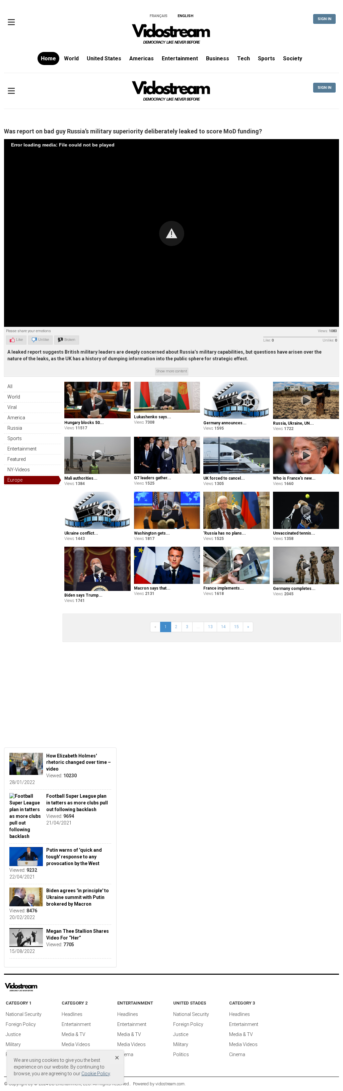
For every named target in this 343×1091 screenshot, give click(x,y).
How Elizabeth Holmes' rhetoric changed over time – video (78, 762)
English (185, 16)
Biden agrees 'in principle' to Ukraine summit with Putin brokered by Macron (77, 897)
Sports (266, 58)
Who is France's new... (294, 478)
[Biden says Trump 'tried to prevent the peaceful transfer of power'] (97, 569)
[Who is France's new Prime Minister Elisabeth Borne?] (306, 455)
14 (223, 626)
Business (217, 58)
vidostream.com (170, 1083)
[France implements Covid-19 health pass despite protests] (236, 565)
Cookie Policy (95, 1073)
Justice (13, 1034)
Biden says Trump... (83, 595)
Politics (181, 1054)
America (16, 417)
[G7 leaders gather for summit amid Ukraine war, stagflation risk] (167, 455)
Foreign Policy (21, 1024)
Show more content (171, 371)
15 (236, 626)
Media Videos (76, 1044)
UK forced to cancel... (224, 478)
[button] (171, 233)
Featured (16, 459)
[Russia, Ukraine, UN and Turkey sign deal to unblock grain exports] (306, 400)
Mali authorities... (80, 478)
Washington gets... (152, 533)
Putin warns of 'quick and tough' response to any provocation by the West (74, 856)
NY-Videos (18, 469)
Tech (243, 58)
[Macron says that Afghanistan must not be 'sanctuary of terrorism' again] (167, 565)
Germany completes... (294, 588)
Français (158, 16)
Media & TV (73, 1034)
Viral (12, 407)
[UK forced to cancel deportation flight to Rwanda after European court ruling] (236, 455)
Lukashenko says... (152, 417)
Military (13, 1044)
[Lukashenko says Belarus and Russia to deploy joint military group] (167, 397)
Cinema (125, 1054)
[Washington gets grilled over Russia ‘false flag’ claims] (167, 510)
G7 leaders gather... (152, 478)
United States (104, 58)
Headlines (72, 1014)
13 (210, 626)
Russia (14, 428)
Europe (14, 480)
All (9, 386)
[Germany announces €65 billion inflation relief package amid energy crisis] (236, 400)
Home (48, 58)
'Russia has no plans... (224, 533)
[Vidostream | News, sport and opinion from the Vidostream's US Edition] (40, 987)
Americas (141, 58)
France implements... (223, 588)
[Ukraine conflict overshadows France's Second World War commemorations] (97, 510)
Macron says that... (152, 588)
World (71, 58)
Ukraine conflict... (81, 533)
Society (292, 58)
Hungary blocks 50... (84, 422)
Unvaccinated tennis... (294, 533)
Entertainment (180, 58)
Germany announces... (225, 423)
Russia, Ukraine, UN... (293, 423)
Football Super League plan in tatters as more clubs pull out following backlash (77, 802)
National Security (24, 1014)
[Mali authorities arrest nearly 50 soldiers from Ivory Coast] (97, 455)
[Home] (171, 35)
